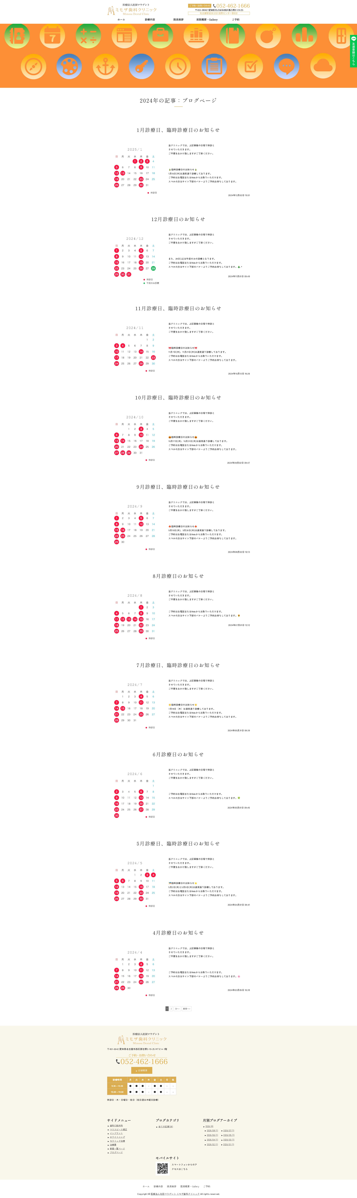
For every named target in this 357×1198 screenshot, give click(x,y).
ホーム (121, 19)
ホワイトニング (117, 1136)
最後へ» (186, 1008)
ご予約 (235, 19)
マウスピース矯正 (118, 1129)
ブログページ (116, 1152)
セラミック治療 (117, 1140)
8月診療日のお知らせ (178, 575)
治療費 (113, 1144)
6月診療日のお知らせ (178, 754)
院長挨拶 (178, 19)
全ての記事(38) (165, 1126)
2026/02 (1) (212, 1144)
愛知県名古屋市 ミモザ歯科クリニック (131, 9)
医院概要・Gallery (207, 19)
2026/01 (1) (228, 1144)
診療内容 (150, 19)
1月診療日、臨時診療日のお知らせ (178, 129)
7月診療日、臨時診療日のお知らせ (178, 665)
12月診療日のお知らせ (178, 218)
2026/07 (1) (228, 1130)
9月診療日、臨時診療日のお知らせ (178, 486)
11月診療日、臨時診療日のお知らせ (178, 308)
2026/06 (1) (212, 1135)
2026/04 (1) (212, 1139)
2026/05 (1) (229, 1135)
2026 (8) (209, 1126)
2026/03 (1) (228, 1139)
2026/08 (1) (212, 1130)
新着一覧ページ (117, 1148)
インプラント (116, 1133)
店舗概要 (143, 1070)
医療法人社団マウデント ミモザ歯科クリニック (175, 1193)
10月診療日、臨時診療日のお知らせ (178, 397)
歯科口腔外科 (116, 1125)
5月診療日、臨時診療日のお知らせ (178, 843)
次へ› (177, 1008)
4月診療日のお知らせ (178, 932)
